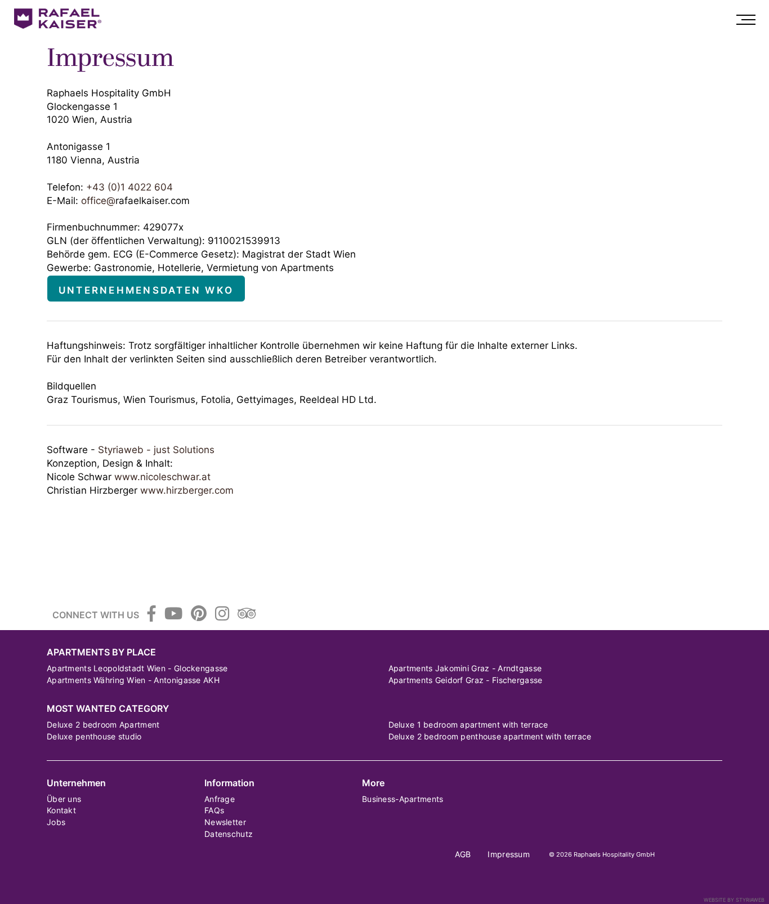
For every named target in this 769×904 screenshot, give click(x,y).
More (373, 783)
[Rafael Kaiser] (59, 18)
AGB (463, 854)
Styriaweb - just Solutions (156, 449)
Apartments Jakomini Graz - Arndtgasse (465, 668)
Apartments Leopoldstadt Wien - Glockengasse (137, 668)
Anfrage (219, 799)
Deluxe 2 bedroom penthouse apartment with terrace (490, 736)
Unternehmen (76, 783)
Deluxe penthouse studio (94, 736)
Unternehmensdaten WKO (146, 290)
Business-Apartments (402, 799)
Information (229, 783)
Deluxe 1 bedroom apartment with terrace (468, 724)
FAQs (214, 810)
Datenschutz (228, 834)
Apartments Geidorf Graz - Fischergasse (465, 680)
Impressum (509, 854)
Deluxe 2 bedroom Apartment (103, 724)
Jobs (56, 822)
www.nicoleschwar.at (162, 476)
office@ (98, 200)
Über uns (64, 799)
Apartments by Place (101, 652)
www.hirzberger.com (187, 490)
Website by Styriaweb (734, 900)
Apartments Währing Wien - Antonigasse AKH (133, 680)
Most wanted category (108, 708)
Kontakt (61, 810)
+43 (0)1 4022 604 (129, 187)
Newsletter (225, 822)
